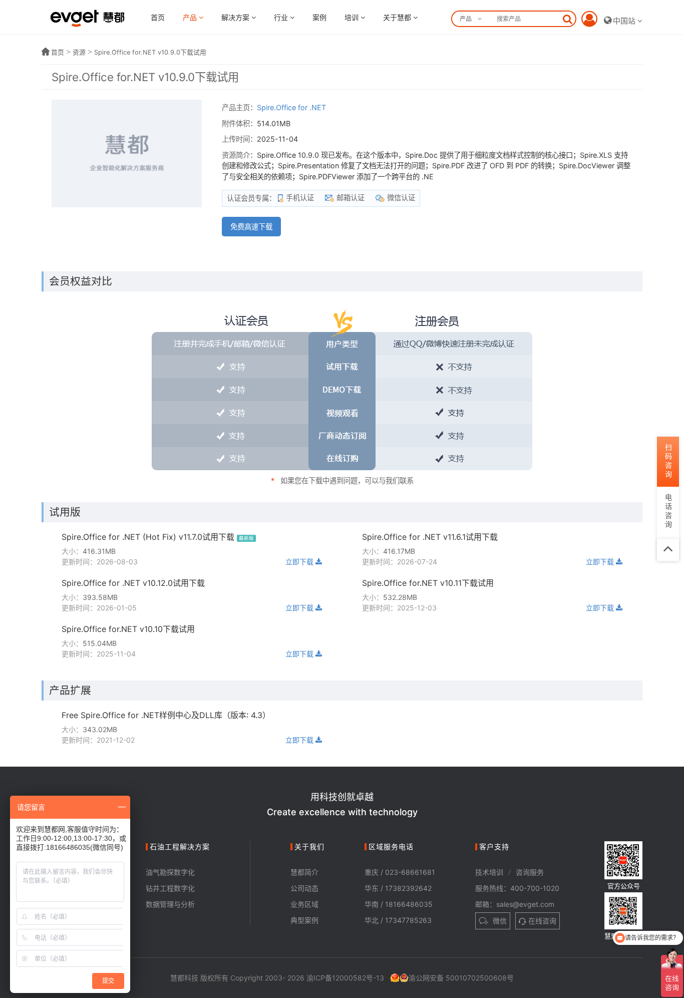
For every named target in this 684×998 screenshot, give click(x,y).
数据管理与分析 (170, 904)
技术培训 (489, 872)
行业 (282, 17)
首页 (158, 17)
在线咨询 (542, 920)
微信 (499, 920)
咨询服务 (530, 872)
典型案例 (304, 920)
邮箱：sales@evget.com (514, 904)
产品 (191, 17)
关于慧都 (398, 17)
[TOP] (668, 550)
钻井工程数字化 (170, 888)
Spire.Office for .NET (291, 107)
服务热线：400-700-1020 (517, 888)
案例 (319, 17)
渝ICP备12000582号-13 (345, 977)
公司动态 (304, 888)
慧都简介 (304, 872)
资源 (79, 52)
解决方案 (236, 17)
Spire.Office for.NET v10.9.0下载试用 (150, 52)
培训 (353, 17)
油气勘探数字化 (170, 872)
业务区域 (304, 904)
